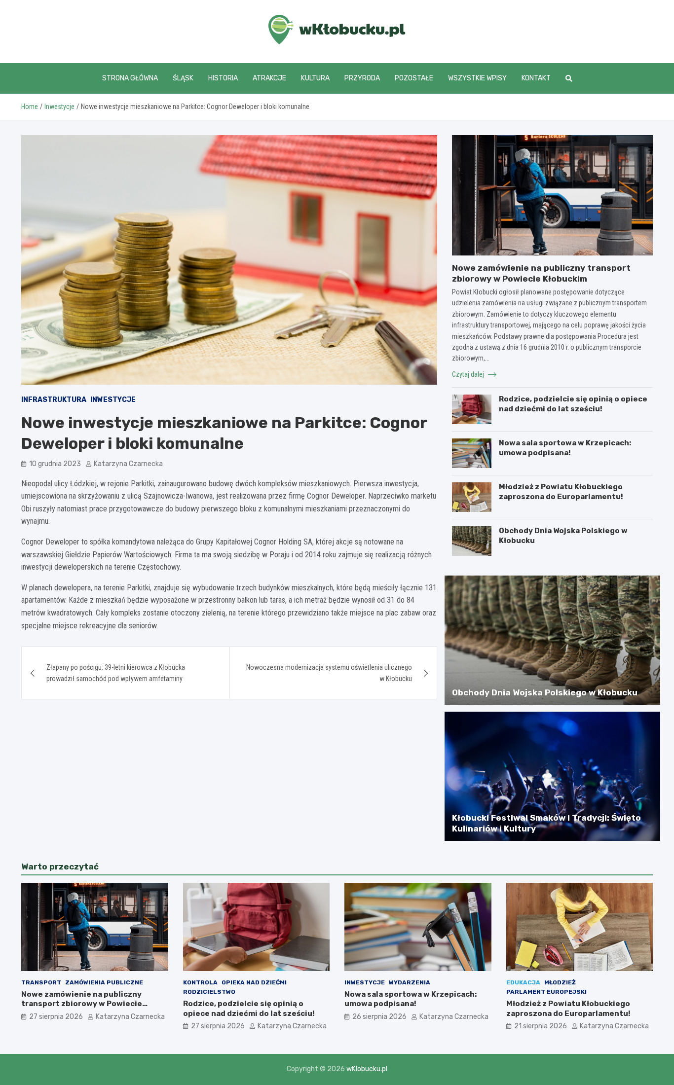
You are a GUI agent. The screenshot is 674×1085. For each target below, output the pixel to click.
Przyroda (362, 78)
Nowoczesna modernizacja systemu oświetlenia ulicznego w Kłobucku (329, 672)
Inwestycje (113, 400)
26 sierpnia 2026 (379, 1017)
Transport (41, 982)
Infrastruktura (53, 400)
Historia (223, 78)
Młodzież (560, 982)
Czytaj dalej (469, 374)
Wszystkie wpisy (477, 78)
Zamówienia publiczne (104, 982)
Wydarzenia (409, 982)
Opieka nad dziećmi (254, 982)
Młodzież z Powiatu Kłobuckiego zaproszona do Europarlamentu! (561, 491)
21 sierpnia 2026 (540, 1026)
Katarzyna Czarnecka (128, 464)
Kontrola (200, 982)
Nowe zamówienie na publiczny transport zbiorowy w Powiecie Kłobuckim (81, 1004)
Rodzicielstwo (209, 991)
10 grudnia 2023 (55, 464)
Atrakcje (269, 78)
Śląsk (183, 78)
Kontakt (536, 78)
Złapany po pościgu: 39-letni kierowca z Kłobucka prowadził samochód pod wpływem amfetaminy (115, 672)
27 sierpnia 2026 (56, 1017)
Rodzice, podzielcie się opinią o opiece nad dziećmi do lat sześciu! (573, 404)
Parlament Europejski (546, 991)
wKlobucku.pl (366, 1069)
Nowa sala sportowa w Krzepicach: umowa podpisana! (565, 447)
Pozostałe (414, 78)
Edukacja (523, 982)
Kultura (315, 78)
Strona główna (130, 78)
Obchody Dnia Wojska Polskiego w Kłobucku (544, 692)
